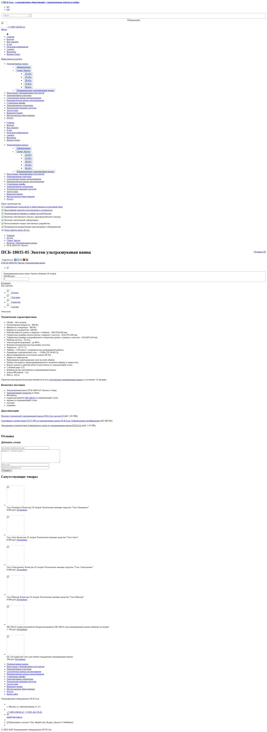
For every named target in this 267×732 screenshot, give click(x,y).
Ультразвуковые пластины (19, 669)
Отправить (6, 471)
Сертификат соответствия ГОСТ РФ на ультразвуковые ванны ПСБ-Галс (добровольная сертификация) (50, 421)
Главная (10, 37)
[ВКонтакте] (15, 259)
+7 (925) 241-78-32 (33, 712)
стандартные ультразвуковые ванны (66, 379)
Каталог (10, 39)
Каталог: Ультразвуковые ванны (22, 243)
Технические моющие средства (21, 681)
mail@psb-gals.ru (14, 717)
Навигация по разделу (11, 59)
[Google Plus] (27, 259)
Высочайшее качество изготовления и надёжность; (28, 210)
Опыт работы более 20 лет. (17, 230)
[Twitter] (18, 259)
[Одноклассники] (21, 259)
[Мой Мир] (24, 259)
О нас (9, 44)
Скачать (10, 49)
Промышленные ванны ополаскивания (25, 674)
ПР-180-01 (30, 398)
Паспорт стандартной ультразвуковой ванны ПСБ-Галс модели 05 (32, 416)
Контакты (11, 52)
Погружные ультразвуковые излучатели (25, 666)
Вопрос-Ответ (13, 54)
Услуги (10, 691)
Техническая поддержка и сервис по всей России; (28, 213)
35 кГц (10, 238)
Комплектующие (15, 686)
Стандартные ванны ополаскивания (24, 671)
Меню (4, 29)
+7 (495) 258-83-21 (15, 712)
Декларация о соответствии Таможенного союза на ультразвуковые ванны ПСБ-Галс (41, 425)
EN (8, 9)
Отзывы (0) (260, 251)
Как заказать (12, 42)
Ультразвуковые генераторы (20, 679)
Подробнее (22, 510)
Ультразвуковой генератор (19, 393)
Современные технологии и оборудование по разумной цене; (33, 207)
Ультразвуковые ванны (17, 664)
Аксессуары (12, 684)
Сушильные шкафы (16, 676)
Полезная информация (17, 47)
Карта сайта (12, 694)
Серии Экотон (13, 240)
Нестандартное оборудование (21, 689)
